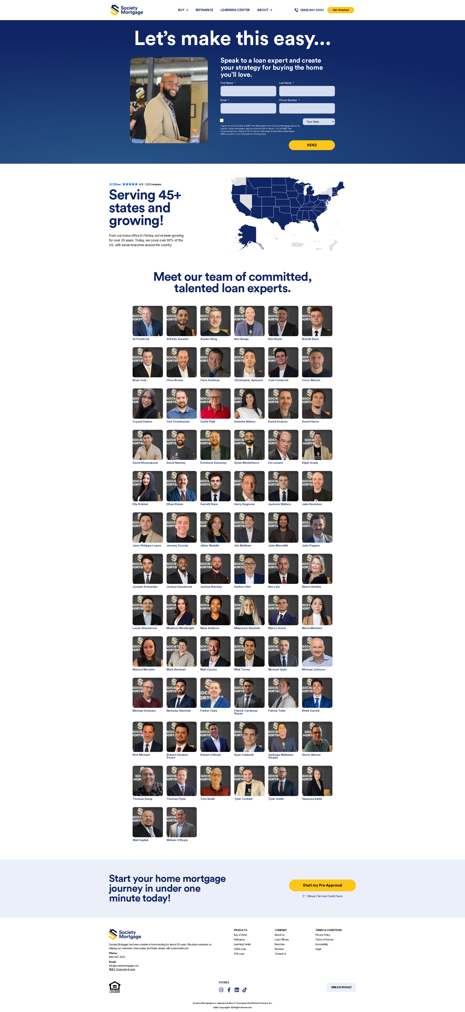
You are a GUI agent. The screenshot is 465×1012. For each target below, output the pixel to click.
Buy (181, 10)
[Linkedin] (236, 989)
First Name (227, 83)
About (262, 10)
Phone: (113, 953)
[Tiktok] (244, 989)
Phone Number (288, 100)
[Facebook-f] (229, 989)
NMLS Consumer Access (122, 969)
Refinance (204, 10)
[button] (341, 987)
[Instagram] (221, 989)
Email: (112, 961)
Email (224, 100)
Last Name (285, 83)
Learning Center (235, 10)
